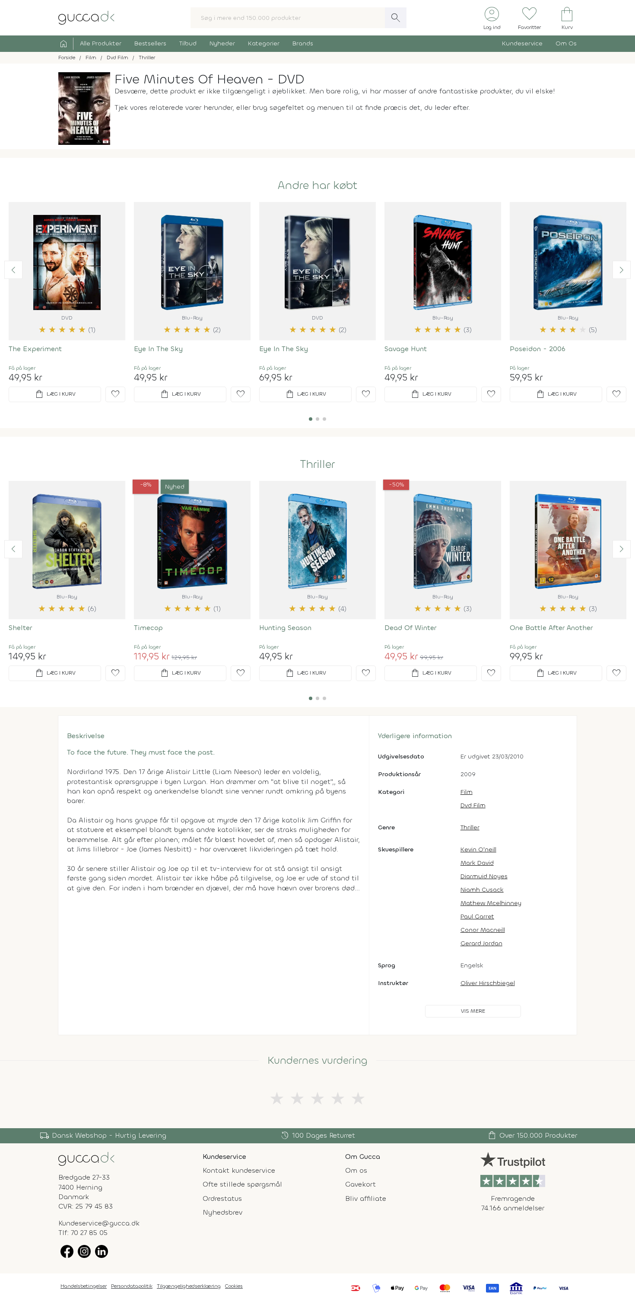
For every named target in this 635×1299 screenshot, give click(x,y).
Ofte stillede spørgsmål (242, 1184)
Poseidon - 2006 (537, 349)
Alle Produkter (100, 43)
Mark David (477, 863)
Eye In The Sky (158, 349)
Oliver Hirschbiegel (487, 983)
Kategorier (263, 43)
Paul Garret (477, 916)
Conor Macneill (482, 930)
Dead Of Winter (410, 628)
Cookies (234, 1286)
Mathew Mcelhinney (490, 903)
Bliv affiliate (365, 1198)
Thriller (317, 464)
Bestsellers (150, 43)
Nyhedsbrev (222, 1212)
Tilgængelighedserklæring (189, 1286)
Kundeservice (522, 43)
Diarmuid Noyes (484, 876)
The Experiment (35, 349)
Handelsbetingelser (83, 1286)
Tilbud (188, 43)
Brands (302, 43)
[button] (13, 270)
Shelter (20, 628)
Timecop (148, 628)
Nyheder (222, 43)
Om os (356, 1170)
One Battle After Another (551, 628)
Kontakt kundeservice (239, 1170)
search (395, 18)
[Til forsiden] (86, 17)
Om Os (566, 43)
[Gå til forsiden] (86, 1158)
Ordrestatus (222, 1198)
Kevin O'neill (478, 849)
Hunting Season (285, 628)
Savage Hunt (405, 349)
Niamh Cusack (482, 890)
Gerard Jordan (481, 943)
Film (466, 792)
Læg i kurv (55, 394)
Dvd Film (473, 805)
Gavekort (360, 1184)
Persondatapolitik (131, 1286)
